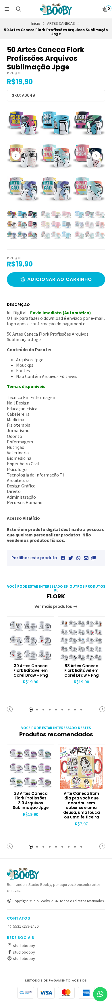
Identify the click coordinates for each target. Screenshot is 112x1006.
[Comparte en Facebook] (63, 558)
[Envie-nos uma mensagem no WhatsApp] (100, 994)
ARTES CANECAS (61, 23)
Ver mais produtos (53, 606)
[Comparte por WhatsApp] (78, 558)
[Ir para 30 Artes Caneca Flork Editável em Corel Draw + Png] (30, 640)
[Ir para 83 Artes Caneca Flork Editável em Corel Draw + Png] (81, 640)
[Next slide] (96, 155)
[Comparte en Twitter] (71, 558)
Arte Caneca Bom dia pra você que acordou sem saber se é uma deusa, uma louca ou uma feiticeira (81, 805)
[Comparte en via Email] (86, 558)
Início (35, 23)
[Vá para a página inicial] (56, 9)
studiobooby (23, 945)
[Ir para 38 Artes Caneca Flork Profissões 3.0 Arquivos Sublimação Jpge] (30, 767)
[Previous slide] (15, 155)
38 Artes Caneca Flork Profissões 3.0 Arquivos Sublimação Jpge (31, 800)
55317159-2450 (25, 926)
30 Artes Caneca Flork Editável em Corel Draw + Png (30, 671)
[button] (93, 558)
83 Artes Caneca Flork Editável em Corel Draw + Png (81, 671)
